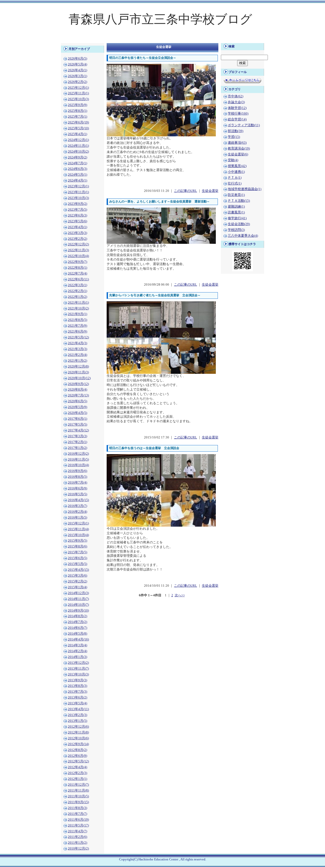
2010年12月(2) (78, 848)
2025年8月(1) (77, 111)
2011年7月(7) (77, 814)
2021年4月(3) (77, 343)
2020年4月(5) (77, 413)
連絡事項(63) (237, 142)
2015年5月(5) (77, 564)
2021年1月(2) (77, 360)
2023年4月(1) (77, 227)
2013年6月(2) (77, 697)
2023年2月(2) (77, 239)
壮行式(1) (234, 183)
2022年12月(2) (78, 244)
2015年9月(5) (77, 540)
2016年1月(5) (77, 517)
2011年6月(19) (78, 819)
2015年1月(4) (77, 587)
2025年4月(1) (77, 134)
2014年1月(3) (77, 657)
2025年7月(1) (77, 116)
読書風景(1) (236, 212)
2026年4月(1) (77, 70)
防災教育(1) (236, 195)
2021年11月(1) (78, 302)
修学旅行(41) (237, 218)
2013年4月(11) (78, 709)
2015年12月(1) (78, 523)
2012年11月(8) (78, 732)
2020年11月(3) (78, 372)
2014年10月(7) (78, 604)
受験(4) (233, 160)
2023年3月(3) (77, 233)
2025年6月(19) (78, 122)
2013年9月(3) (77, 680)
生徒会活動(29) (239, 224)
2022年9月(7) (77, 262)
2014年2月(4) (77, 651)
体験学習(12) (237, 108)
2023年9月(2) (77, 204)
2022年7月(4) (77, 273)
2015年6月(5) (77, 558)
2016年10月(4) (78, 465)
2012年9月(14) (78, 744)
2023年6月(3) (77, 215)
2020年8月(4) (77, 389)
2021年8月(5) (77, 320)
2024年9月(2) (77, 157)
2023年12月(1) (78, 186)
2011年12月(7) (78, 784)
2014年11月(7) (78, 599)
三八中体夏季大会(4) (243, 235)
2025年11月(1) (78, 93)
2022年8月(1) (77, 267)
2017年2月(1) (77, 442)
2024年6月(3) (77, 169)
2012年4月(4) (77, 767)
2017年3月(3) (77, 436)
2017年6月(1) (77, 418)
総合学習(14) (237, 119)
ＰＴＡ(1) (234, 177)
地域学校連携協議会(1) (244, 189)
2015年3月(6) (77, 575)
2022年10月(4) (78, 256)
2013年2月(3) (77, 715)
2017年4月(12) (78, 430)
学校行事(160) (238, 113)
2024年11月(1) (78, 145)
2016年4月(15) (78, 500)
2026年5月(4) (77, 64)
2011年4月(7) (77, 831)
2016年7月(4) (77, 482)
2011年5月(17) (78, 825)
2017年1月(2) (77, 448)
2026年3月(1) (77, 76)
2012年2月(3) (77, 773)
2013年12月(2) (78, 663)
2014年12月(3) (78, 593)
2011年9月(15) (78, 802)
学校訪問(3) (236, 230)
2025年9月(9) (77, 105)
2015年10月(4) (78, 535)
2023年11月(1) (78, 192)
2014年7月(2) (77, 622)
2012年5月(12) (78, 761)
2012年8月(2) (77, 750)
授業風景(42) (237, 166)
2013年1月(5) (77, 721)
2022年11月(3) (78, 250)
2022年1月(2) (77, 297)
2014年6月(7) (77, 628)
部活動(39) (235, 131)
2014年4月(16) (78, 639)
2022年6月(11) (78, 279)
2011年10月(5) (78, 796)
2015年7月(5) (77, 552)
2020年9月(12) (78, 384)
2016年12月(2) (78, 453)
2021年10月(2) (78, 308)
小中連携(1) (236, 172)
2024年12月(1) (78, 140)
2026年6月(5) (77, 58)
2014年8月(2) (77, 616)
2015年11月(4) (78, 529)
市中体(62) (235, 96)
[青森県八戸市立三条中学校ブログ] (162, 39)
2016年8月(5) (77, 476)
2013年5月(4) (77, 703)
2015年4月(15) (78, 569)
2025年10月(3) (78, 99)
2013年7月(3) (77, 691)
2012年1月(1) (77, 779)
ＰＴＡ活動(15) (239, 200)
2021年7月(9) (77, 325)
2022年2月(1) (77, 291)
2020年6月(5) (77, 401)
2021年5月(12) (78, 337)
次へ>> (180, 595)
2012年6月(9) (77, 756)
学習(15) (234, 137)
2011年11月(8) (78, 790)
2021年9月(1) (77, 314)
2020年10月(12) (79, 378)
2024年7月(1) (77, 163)
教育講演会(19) (239, 148)
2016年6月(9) (77, 488)
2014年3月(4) (77, 645)
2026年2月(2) (77, 82)
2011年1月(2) (77, 842)
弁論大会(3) (236, 102)
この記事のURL (185, 191)
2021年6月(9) (77, 331)
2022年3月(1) (77, 285)
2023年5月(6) (77, 221)
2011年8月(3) (77, 808)
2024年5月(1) (77, 174)
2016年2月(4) (77, 511)
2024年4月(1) (77, 180)
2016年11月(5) (78, 459)
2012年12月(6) (78, 726)
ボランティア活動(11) (244, 125)
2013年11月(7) (78, 668)
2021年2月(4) (77, 355)
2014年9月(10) (78, 610)
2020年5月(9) (77, 407)
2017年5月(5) (77, 424)
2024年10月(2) (78, 151)
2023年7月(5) (77, 209)
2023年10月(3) (78, 198)
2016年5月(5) (77, 494)
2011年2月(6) (77, 837)
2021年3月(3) (77, 349)
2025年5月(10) (78, 128)
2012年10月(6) (78, 738)
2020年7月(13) (78, 395)
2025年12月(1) (78, 87)
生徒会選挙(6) (238, 154)
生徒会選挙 (210, 191)
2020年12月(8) (78, 366)
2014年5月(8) (77, 633)
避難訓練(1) (236, 206)
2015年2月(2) (77, 581)
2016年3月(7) (77, 506)
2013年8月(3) (77, 686)
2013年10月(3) (78, 674)
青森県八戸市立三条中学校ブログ (160, 19)
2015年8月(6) (77, 546)
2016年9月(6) (77, 471)
